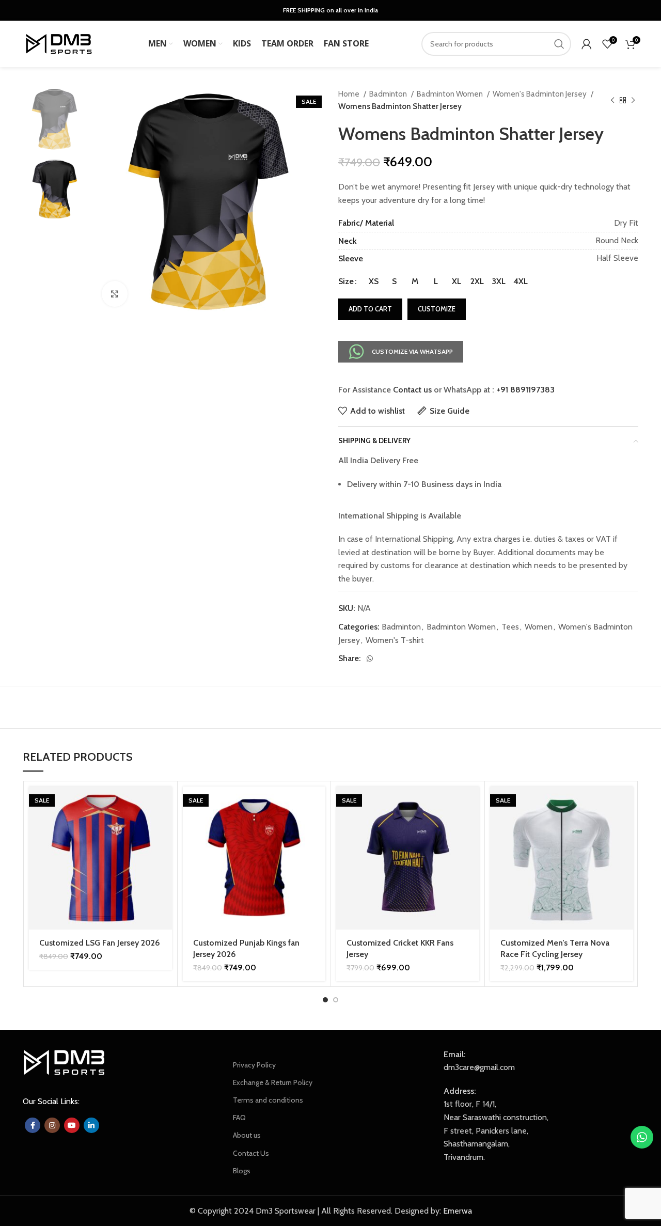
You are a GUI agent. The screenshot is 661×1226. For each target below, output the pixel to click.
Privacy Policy (254, 1065)
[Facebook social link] (32, 1125)
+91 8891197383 (525, 390)
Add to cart (370, 309)
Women (539, 627)
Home (349, 94)
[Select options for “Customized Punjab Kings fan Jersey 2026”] (317, 803)
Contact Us (251, 1153)
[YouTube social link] (72, 1125)
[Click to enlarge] (115, 294)
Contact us (412, 390)
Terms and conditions (268, 1100)
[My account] (586, 44)
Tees (510, 627)
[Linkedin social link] (91, 1125)
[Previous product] (612, 100)
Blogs (241, 1170)
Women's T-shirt (395, 640)
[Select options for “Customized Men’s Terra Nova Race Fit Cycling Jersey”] (625, 803)
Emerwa (457, 1211)
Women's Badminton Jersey (540, 94)
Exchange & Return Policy (272, 1082)
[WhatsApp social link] (370, 658)
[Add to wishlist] (164, 849)
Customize (436, 309)
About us (247, 1135)
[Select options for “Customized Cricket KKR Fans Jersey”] (471, 803)
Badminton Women (450, 94)
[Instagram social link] (52, 1125)
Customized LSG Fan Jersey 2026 (99, 943)
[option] (54, 119)
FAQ (239, 1117)
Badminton (388, 94)
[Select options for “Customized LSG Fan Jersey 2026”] (164, 803)
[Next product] (633, 100)
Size (346, 281)
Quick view (164, 826)
